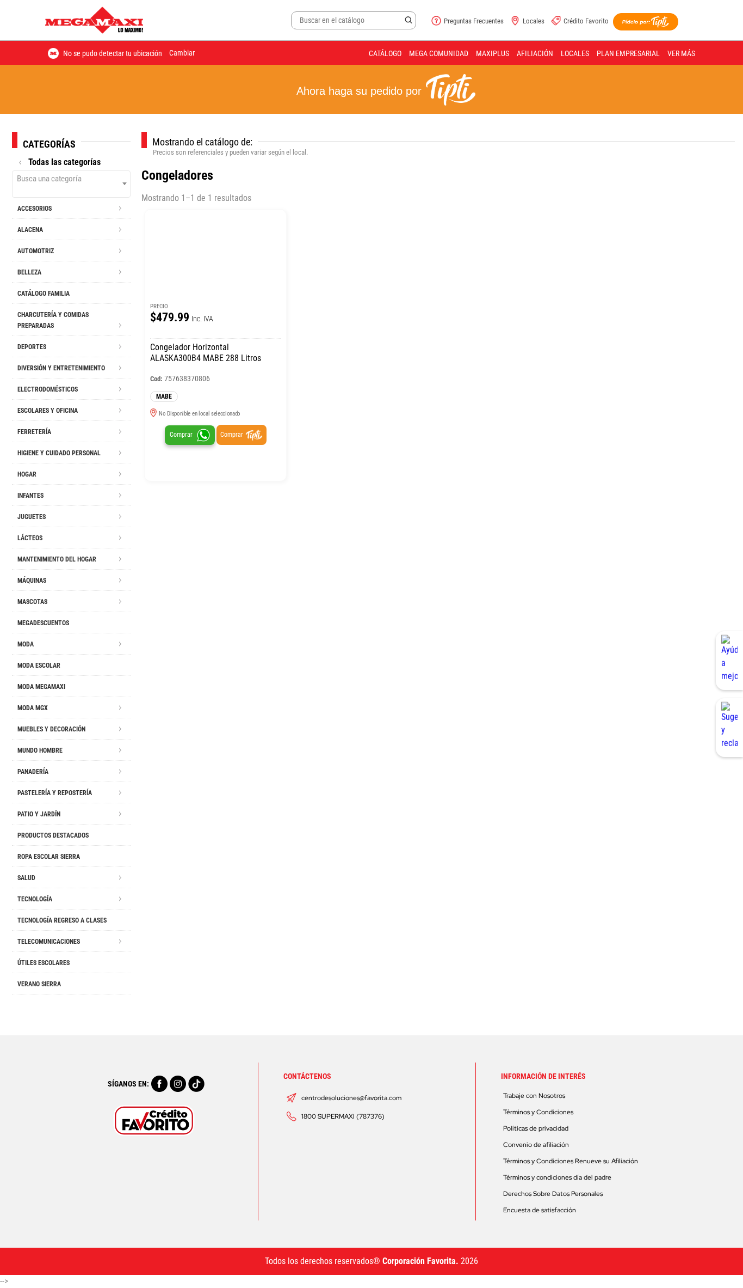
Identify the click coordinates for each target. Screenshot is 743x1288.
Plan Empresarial (628, 53)
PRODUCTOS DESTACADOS (53, 835)
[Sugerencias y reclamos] (729, 727)
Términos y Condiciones (538, 1112)
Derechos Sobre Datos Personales (553, 1193)
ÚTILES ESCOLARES (43, 963)
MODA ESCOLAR (38, 665)
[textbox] (71, 178)
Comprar (181, 434)
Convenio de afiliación (536, 1144)
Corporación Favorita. (420, 1261)
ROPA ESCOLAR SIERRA (48, 856)
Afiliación (535, 53)
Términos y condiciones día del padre (557, 1177)
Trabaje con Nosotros (534, 1095)
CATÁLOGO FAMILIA (43, 293)
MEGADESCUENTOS (43, 623)
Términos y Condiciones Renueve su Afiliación (570, 1161)
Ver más (681, 53)
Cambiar (182, 52)
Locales (533, 21)
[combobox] (71, 184)
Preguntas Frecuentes (474, 21)
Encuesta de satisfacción (539, 1210)
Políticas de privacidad (535, 1128)
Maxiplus (492, 53)
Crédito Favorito (586, 21)
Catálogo (385, 53)
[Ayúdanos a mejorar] (729, 660)
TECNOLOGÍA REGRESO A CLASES (62, 920)
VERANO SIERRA (39, 984)
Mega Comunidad (438, 53)
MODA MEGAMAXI (41, 687)
